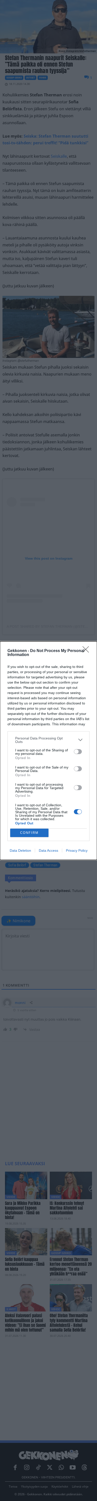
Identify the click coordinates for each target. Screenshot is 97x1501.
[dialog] (48, 750)
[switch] (78, 751)
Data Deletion (20, 850)
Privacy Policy (77, 850)
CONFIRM (29, 833)
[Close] (87, 651)
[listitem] (48, 739)
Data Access (48, 850)
